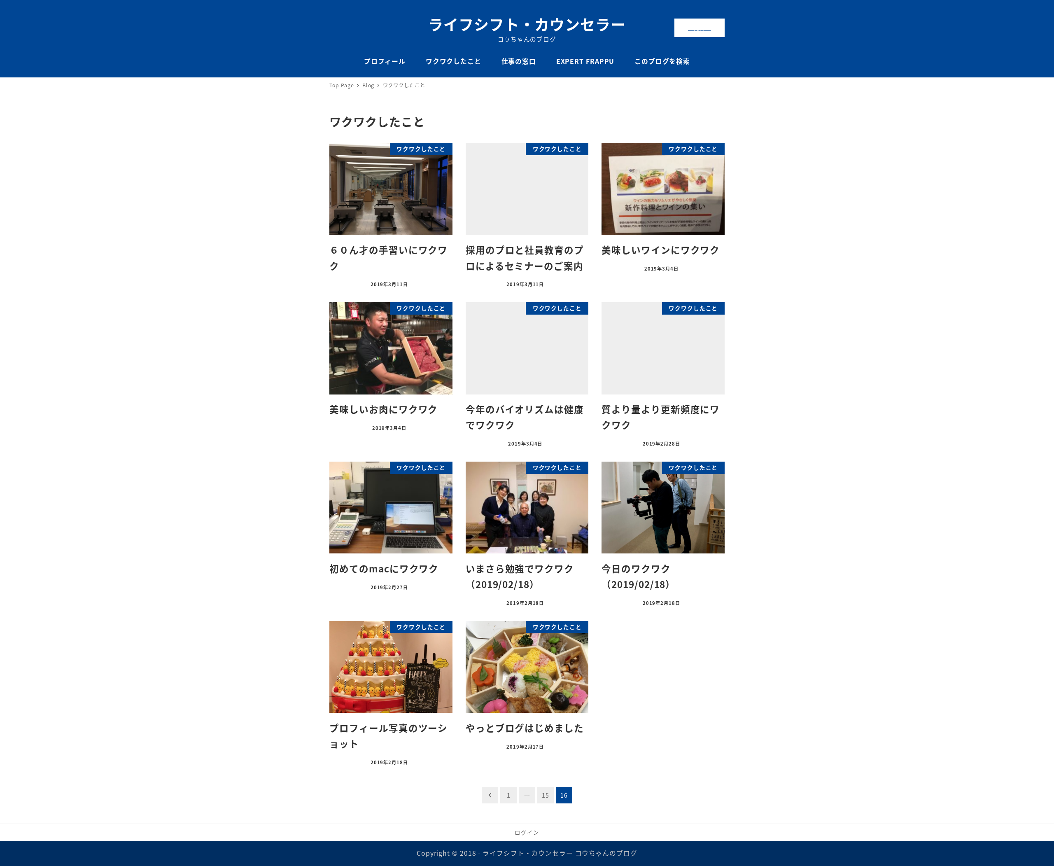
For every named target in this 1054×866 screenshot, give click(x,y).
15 (545, 795)
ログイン (527, 832)
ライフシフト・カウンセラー (527, 24)
